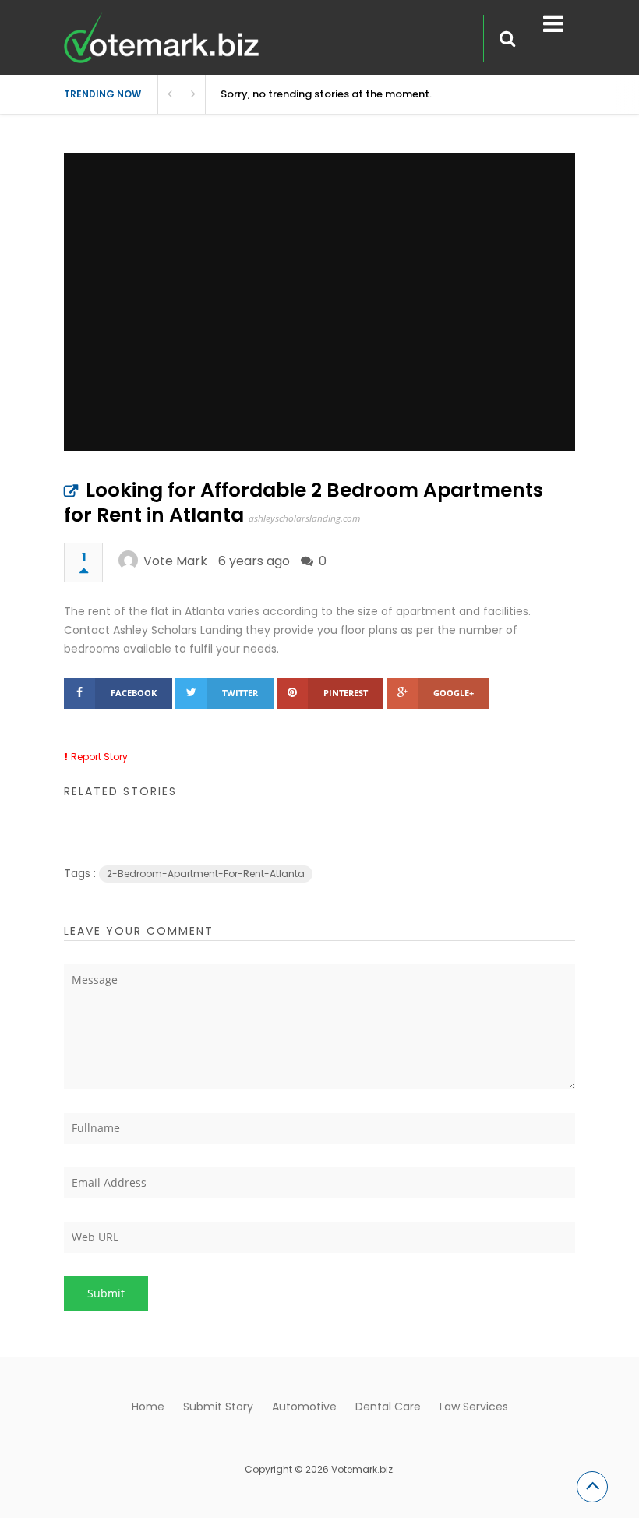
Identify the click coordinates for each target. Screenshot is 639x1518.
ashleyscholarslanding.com (304, 518)
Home (148, 1406)
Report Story (99, 756)
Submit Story (218, 1406)
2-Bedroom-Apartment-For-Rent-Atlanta (206, 873)
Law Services (474, 1406)
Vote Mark (175, 561)
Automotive (304, 1406)
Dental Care (388, 1406)
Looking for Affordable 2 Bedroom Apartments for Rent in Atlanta (303, 502)
